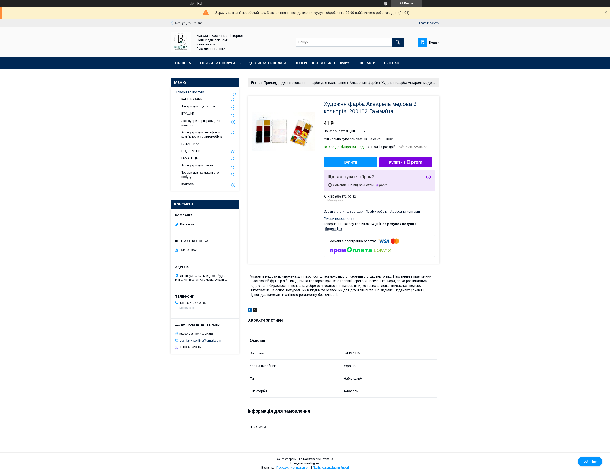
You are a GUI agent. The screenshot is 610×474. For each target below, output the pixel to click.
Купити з (397, 162)
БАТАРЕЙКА (190, 143)
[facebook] (250, 310)
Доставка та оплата (267, 63)
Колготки (187, 184)
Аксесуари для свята (197, 165)
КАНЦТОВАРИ (192, 99)
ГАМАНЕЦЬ (189, 158)
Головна (183, 63)
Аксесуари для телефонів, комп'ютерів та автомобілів (201, 134)
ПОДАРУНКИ (191, 151)
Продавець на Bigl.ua (305, 463)
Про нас (391, 63)
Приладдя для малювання (285, 83)
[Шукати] (398, 42)
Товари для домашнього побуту (200, 175)
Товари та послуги (217, 63)
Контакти (367, 63)
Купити (350, 162)
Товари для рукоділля (198, 106)
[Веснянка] (181, 51)
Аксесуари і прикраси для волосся (200, 123)
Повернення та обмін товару (322, 63)
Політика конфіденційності (331, 467)
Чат (594, 462)
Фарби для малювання (328, 83)
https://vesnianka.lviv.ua (196, 333)
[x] (255, 310)
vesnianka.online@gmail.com (200, 340)
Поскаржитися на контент (293, 467)
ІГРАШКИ (187, 113)
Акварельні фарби (364, 83)
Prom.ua (327, 459)
